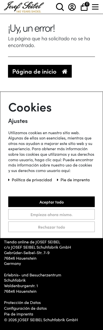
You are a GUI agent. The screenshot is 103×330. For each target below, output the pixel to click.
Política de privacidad (32, 179)
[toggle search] (60, 7)
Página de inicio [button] (35, 71)
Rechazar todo (51, 227)
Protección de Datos (22, 302)
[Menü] (95, 7)
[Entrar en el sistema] (72, 7)
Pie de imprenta (18, 314)
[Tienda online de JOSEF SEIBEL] (24, 6)
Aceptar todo (52, 202)
